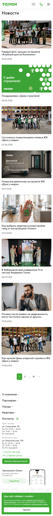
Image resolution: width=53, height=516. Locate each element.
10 (34, 376)
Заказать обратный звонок (15, 461)
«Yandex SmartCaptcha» (35, 500)
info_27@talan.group (12, 455)
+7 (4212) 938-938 (11, 452)
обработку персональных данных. (36, 504)
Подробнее (14, 481)
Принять (26, 510)
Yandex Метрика (10, 502)
